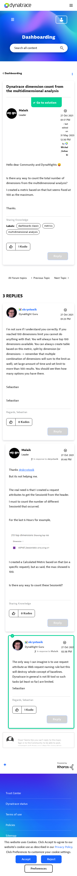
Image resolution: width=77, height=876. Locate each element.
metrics (48, 225)
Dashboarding (13, 73)
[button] (26, 859)
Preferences (39, 868)
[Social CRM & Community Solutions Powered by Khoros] (65, 766)
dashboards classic (28, 225)
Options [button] (72, 73)
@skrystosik (26, 470)
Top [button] (5, 765)
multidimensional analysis (23, 231)
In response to (45, 459)
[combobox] (38, 48)
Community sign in (61, 20)
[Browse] (14, 19)
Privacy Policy (63, 847)
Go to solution (46, 103)
